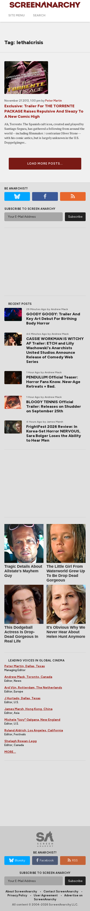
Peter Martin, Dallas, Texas (24, 666)
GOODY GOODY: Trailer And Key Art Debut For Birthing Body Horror (53, 319)
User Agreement (46, 895)
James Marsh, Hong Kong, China (28, 709)
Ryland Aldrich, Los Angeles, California (33, 730)
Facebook (47, 860)
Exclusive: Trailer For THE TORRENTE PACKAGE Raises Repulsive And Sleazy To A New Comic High (43, 111)
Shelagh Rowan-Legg (20, 741)
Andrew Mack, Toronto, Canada (28, 677)
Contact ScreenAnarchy (60, 891)
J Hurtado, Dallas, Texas (22, 698)
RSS (75, 860)
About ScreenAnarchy (21, 891)
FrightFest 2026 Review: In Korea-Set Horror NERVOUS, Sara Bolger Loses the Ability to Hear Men (53, 433)
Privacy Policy (17, 895)
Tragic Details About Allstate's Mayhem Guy (23, 571)
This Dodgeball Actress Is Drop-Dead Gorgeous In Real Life (21, 634)
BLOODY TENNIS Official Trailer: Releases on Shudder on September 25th (53, 406)
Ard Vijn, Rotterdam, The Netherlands (33, 687)
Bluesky (20, 860)
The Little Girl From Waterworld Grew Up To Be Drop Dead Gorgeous (66, 573)
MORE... (10, 752)
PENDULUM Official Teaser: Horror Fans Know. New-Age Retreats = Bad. (53, 382)
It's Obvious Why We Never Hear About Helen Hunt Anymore (66, 632)
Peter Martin (53, 100)
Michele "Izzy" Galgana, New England (32, 720)
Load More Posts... (45, 163)
